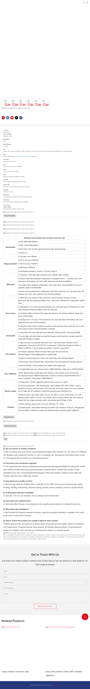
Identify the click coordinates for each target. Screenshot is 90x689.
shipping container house (22, 156)
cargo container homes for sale (15, 672)
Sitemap (56, 685)
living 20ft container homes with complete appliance (64, 673)
